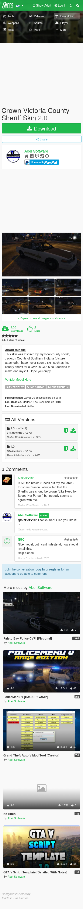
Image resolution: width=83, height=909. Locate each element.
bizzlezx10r (26, 478)
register (54, 569)
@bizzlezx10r (27, 520)
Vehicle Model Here (18, 379)
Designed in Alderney (16, 894)
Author (43, 515)
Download (44, 128)
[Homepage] (26, 156)
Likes (37, 331)
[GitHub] (47, 156)
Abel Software (36, 151)
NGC (21, 539)
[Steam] (42, 156)
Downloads (17, 331)
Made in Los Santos (15, 898)
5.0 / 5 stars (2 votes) (13, 340)
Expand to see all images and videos (41, 318)
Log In (40, 569)
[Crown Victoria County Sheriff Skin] (41, 254)
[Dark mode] (71, 5)
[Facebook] (32, 156)
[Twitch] (37, 156)
